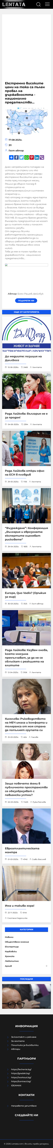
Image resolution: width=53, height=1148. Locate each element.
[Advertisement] (26, 49)
